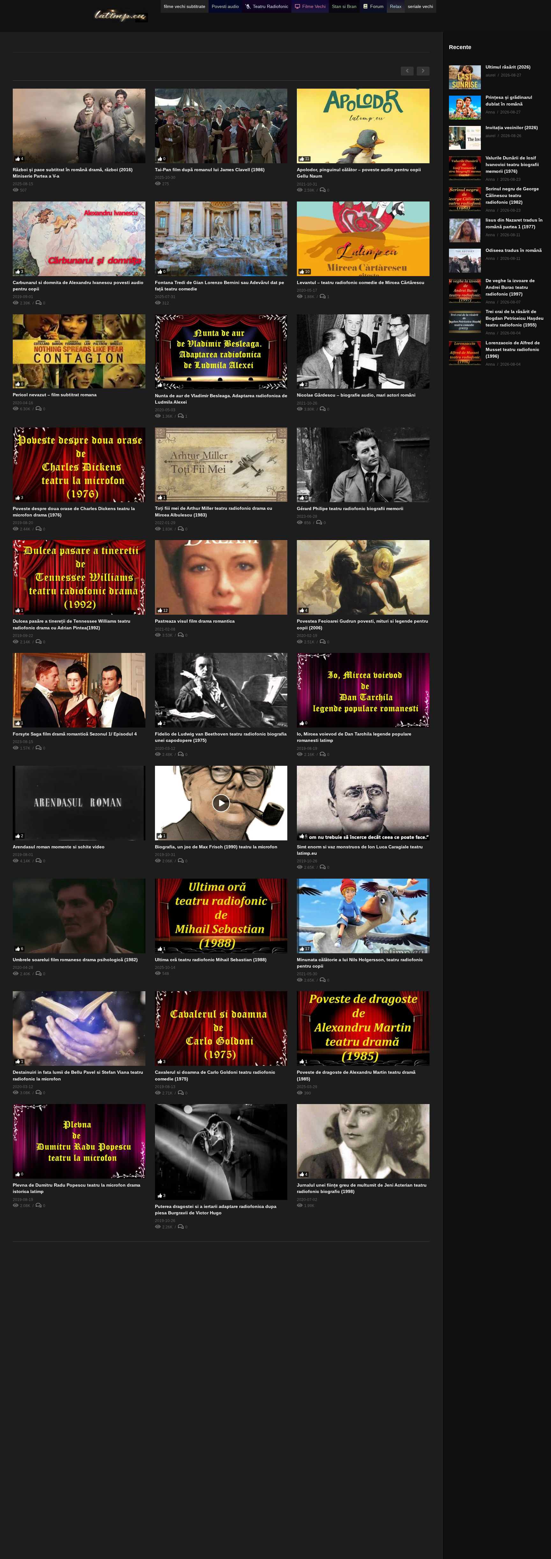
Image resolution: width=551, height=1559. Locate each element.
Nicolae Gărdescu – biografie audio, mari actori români (356, 395)
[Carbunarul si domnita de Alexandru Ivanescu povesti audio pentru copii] (79, 238)
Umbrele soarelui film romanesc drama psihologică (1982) (75, 959)
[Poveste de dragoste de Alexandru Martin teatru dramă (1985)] (363, 1028)
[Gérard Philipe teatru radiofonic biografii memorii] (363, 465)
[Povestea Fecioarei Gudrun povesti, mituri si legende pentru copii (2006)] (363, 577)
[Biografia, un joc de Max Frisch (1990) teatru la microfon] (221, 803)
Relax (395, 6)
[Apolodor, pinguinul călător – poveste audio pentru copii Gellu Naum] (363, 126)
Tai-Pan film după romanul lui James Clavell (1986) (210, 169)
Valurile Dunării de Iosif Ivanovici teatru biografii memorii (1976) (512, 164)
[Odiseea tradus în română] (465, 261)
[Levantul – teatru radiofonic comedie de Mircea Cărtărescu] (363, 238)
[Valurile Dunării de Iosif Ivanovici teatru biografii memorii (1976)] (465, 168)
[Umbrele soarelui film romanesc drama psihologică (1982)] (79, 916)
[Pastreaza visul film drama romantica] (221, 577)
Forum (377, 6)
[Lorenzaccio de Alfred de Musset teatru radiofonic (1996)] (465, 353)
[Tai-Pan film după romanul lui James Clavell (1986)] (221, 126)
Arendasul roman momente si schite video (59, 846)
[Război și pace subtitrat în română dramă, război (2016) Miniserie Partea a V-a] (79, 126)
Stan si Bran (344, 6)
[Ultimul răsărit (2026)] (465, 77)
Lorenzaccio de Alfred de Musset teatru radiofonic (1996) (513, 349)
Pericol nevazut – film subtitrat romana (55, 394)
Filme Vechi (314, 6)
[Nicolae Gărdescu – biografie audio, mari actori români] (363, 351)
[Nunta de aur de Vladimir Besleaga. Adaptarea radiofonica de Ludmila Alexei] (221, 351)
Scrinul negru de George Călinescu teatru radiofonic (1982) (512, 195)
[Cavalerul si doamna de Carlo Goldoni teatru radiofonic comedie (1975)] (221, 1028)
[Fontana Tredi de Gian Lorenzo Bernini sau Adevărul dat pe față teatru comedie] (221, 238)
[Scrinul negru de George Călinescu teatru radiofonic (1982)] (465, 199)
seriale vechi (420, 6)
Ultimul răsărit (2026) (508, 67)
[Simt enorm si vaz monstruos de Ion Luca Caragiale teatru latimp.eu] (363, 803)
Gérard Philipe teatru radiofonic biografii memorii (350, 508)
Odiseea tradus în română (514, 250)
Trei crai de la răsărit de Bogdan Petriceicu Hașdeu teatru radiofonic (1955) (515, 318)
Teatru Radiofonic (270, 6)
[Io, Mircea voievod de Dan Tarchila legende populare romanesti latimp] (363, 690)
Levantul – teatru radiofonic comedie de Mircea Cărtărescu (360, 282)
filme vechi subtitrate (184, 6)
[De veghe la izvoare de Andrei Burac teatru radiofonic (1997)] (465, 291)
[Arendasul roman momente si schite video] (79, 803)
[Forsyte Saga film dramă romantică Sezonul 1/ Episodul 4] (79, 690)
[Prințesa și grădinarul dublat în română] (465, 108)
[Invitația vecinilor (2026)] (465, 138)
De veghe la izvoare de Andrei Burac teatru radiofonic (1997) (510, 287)
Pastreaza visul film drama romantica (195, 621)
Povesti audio (225, 6)
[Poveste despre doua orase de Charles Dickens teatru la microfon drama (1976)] (79, 465)
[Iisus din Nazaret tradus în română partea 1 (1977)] (465, 230)
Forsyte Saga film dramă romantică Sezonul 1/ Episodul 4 (75, 733)
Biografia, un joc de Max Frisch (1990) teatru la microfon (216, 846)
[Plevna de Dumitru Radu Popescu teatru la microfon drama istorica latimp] (79, 1141)
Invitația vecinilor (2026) (512, 127)
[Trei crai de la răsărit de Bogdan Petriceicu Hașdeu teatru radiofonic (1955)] (465, 322)
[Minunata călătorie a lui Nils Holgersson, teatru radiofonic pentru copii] (363, 916)
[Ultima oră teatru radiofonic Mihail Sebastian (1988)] (221, 916)
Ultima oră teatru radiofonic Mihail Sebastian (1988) (211, 959)
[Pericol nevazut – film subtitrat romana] (79, 351)
